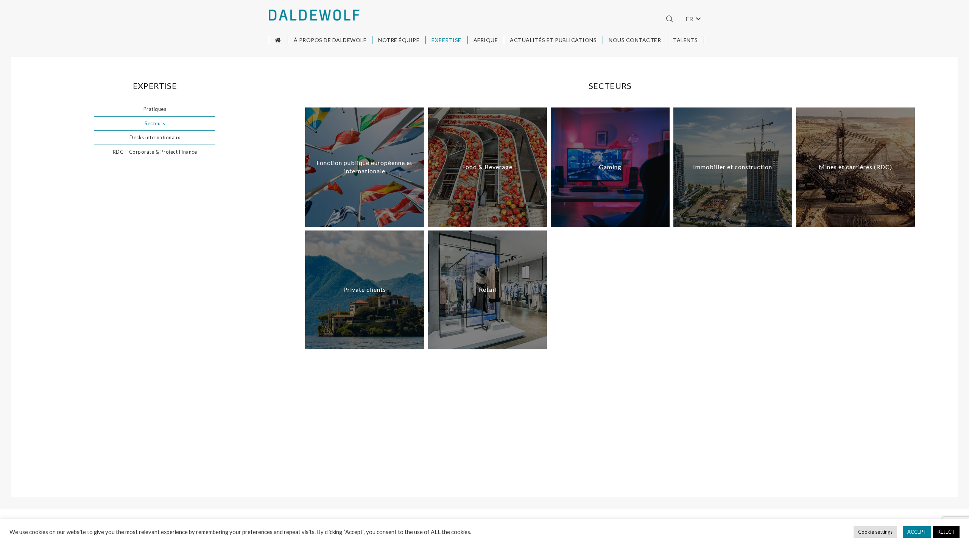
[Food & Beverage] (487, 166)
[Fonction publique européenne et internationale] (364, 166)
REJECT (946, 532)
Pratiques (155, 109)
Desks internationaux (154, 137)
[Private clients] (364, 289)
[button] (669, 19)
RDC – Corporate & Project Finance (155, 152)
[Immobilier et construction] (732, 166)
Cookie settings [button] (875, 532)
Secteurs (155, 123)
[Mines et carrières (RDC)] (855, 166)
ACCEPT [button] (917, 532)
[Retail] (487, 289)
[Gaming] (610, 166)
